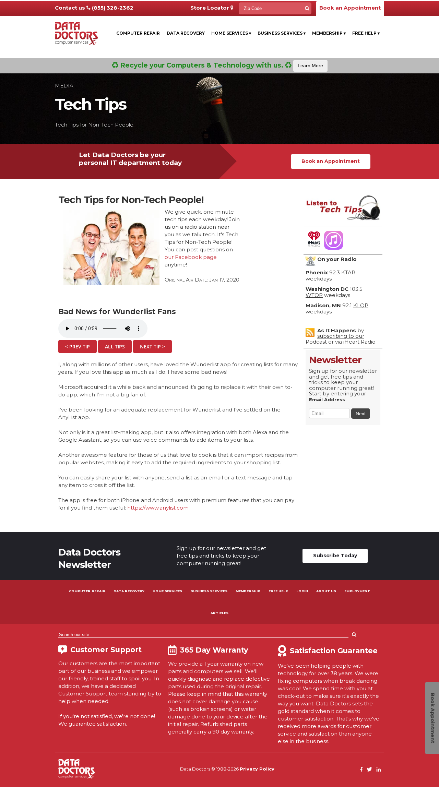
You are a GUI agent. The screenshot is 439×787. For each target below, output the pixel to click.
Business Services (282, 33)
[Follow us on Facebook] (361, 769)
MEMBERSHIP (248, 591)
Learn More (310, 65)
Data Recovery (186, 33)
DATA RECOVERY (129, 591)
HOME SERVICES (167, 591)
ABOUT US (326, 591)
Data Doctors (76, 768)
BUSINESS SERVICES (208, 591)
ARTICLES (219, 613)
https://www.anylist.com (158, 507)
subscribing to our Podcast (335, 339)
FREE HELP (278, 591)
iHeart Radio (359, 341)
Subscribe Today (335, 555)
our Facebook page (191, 257)
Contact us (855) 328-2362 (94, 7)
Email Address (327, 399)
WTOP (314, 295)
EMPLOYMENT (357, 591)
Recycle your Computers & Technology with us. (220, 65)
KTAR (348, 272)
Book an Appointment (350, 7)
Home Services (231, 33)
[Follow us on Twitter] (369, 769)
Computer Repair (138, 33)
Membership (329, 33)
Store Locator (210, 7)
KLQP (360, 305)
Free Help (366, 33)
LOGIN (302, 591)
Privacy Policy (257, 769)
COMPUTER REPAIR (87, 591)
